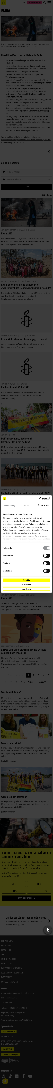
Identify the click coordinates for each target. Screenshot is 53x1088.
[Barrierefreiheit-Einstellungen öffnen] (48, 930)
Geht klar (26, 580)
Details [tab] (27, 505)
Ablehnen (26, 589)
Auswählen (26, 585)
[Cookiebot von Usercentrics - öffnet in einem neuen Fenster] (39, 498)
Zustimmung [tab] (9, 505)
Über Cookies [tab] (43, 505)
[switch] (46, 556)
